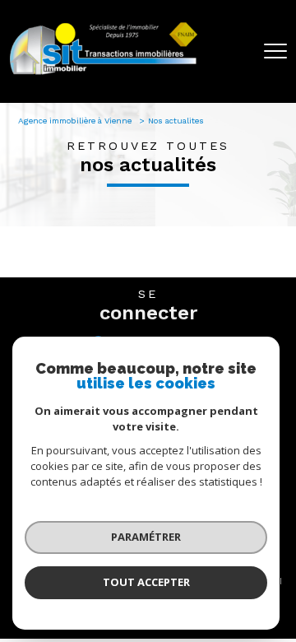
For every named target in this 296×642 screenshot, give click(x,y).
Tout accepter (146, 582)
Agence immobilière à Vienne (76, 120)
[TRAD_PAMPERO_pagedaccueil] (103, 74)
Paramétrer (146, 536)
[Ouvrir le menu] (275, 51)
